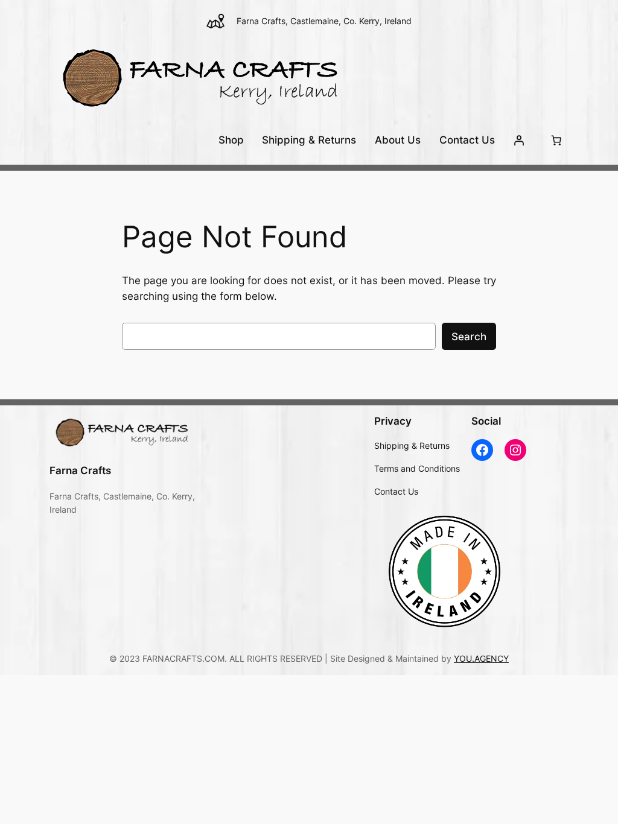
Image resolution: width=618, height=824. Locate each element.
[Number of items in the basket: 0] (556, 140)
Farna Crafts (80, 470)
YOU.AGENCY (481, 658)
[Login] (519, 140)
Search (468, 337)
